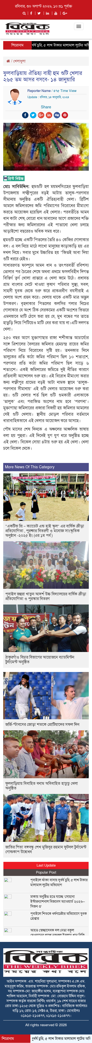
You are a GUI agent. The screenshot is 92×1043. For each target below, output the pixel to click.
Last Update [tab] (46, 865)
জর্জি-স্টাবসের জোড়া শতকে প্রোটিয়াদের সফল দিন (42, 724)
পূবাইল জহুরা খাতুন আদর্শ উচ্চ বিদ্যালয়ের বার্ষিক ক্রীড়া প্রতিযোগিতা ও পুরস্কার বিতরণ (45, 597)
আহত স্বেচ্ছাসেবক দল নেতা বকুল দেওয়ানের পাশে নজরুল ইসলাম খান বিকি (57, 933)
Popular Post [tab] (46, 872)
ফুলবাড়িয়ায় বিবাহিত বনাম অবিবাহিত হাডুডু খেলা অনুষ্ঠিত (41, 786)
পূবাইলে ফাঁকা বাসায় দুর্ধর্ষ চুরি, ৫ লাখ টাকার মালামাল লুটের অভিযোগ (59, 882)
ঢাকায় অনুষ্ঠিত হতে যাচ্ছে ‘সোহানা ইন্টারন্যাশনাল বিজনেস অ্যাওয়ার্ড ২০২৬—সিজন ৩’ (57, 901)
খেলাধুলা (19, 61)
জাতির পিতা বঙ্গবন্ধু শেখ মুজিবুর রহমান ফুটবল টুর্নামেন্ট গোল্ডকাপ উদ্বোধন (45, 850)
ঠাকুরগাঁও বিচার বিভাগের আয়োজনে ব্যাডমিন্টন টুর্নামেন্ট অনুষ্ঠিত (39, 660)
